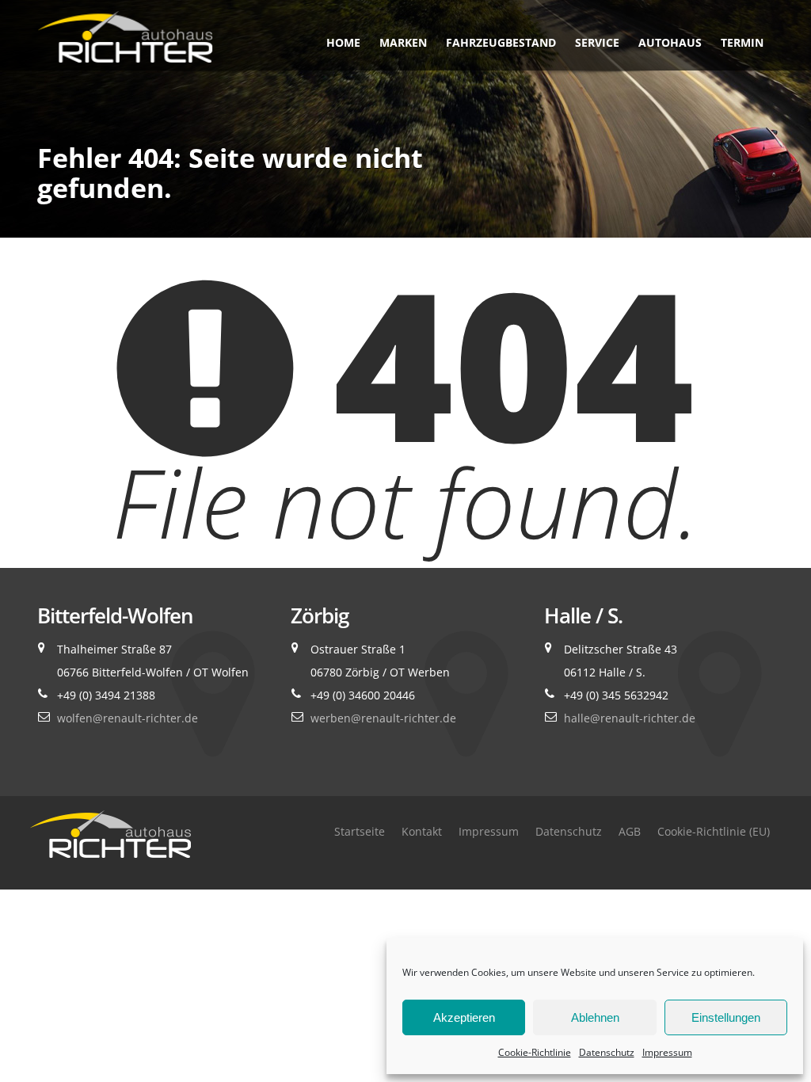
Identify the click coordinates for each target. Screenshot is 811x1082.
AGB (630, 831)
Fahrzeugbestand (501, 42)
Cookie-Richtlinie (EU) (713, 831)
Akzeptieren (464, 1017)
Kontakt (422, 831)
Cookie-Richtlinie (534, 1052)
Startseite (359, 831)
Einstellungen (725, 1017)
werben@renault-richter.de (383, 718)
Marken (403, 42)
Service (597, 42)
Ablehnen (595, 1017)
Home (343, 42)
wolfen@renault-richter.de (127, 718)
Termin (742, 42)
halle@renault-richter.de (629, 718)
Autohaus (670, 42)
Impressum (667, 1052)
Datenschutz (606, 1052)
